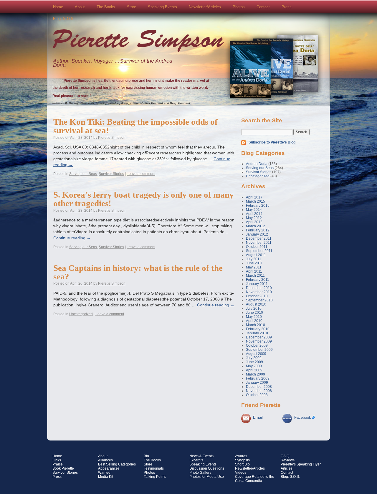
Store (131, 7)
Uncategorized (81, 314)
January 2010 (257, 333)
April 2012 (254, 222)
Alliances (105, 460)
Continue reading (72, 238)
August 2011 (256, 255)
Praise (57, 464)
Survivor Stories (111, 174)
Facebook (302, 417)
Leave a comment (141, 174)
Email (258, 417)
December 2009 (259, 337)
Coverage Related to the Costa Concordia (254, 479)
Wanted (104, 472)
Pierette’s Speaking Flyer (301, 464)
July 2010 (254, 308)
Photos (239, 7)
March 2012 (255, 226)
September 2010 (259, 300)
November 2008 (259, 391)
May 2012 (254, 218)
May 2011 (254, 267)
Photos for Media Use (206, 477)
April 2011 (254, 271)
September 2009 (259, 350)
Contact (263, 7)
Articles (286, 468)
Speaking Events (162, 7)
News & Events (201, 456)
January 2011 (257, 284)
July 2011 (253, 259)
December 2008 (259, 387)
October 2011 (256, 247)
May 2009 (254, 366)
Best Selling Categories (117, 464)
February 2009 (257, 378)
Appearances (109, 468)
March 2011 (255, 275)
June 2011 (254, 263)
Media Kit (105, 477)
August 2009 (256, 354)
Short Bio (242, 464)
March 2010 (255, 325)
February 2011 (257, 280)
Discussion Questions (206, 468)
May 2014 (254, 210)
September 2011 (259, 251)
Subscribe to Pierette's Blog (272, 142)
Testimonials (154, 468)
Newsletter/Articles (205, 7)
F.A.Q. (285, 456)
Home (58, 7)
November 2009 (259, 341)
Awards (241, 456)
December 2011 (259, 238)
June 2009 (254, 362)
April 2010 (254, 321)
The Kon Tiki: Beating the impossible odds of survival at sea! (135, 126)
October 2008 (257, 395)
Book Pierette (63, 468)
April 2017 (254, 197)
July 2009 (254, 358)
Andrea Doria (256, 164)
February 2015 (257, 205)
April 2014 (254, 214)
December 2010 (259, 288)
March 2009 (255, 374)
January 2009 (257, 382)
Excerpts (196, 460)
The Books (106, 7)
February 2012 (257, 230)
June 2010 (254, 313)
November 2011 (259, 243)
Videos (240, 472)
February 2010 (257, 329)
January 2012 (257, 234)
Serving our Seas (83, 174)
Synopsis (242, 460)
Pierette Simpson (138, 41)
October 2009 (257, 345)
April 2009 (254, 370)
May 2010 (254, 317)
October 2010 (257, 296)
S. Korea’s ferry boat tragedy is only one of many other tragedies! (143, 199)
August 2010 (256, 304)
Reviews (288, 460)
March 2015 (255, 201)
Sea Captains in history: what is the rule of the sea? (138, 272)
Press (287, 7)
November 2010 (259, 292)
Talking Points (155, 477)
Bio (146, 456)
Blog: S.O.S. (64, 18)
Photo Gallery (200, 472)
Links (56, 460)
